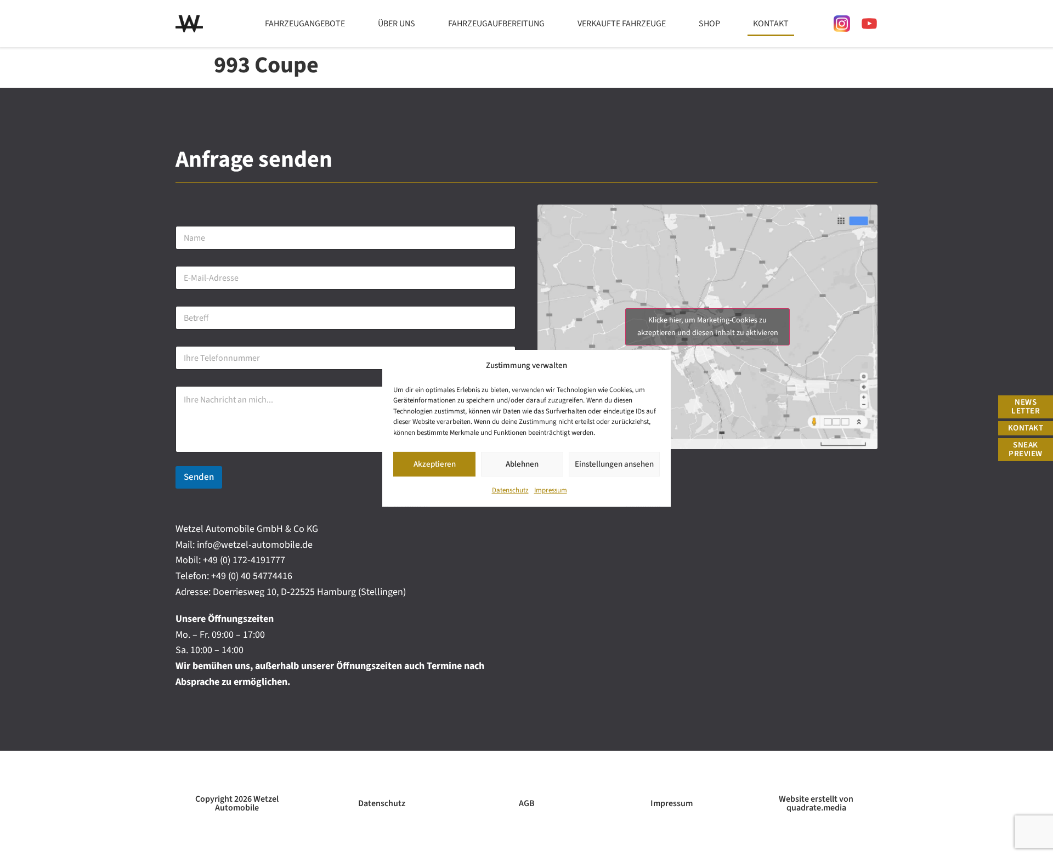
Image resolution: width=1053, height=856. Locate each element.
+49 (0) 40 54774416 (251, 576)
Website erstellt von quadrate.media (816, 803)
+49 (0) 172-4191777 (244, 560)
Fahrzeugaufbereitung (496, 24)
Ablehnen (522, 463)
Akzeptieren (435, 463)
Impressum (550, 490)
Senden (199, 477)
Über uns (396, 24)
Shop (709, 24)
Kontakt (771, 24)
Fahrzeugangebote (305, 24)
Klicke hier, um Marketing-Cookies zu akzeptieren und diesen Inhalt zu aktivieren (707, 326)
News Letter (1025, 406)
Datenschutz (510, 490)
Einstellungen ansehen (614, 463)
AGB (527, 803)
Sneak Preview (1026, 449)
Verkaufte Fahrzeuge (622, 24)
